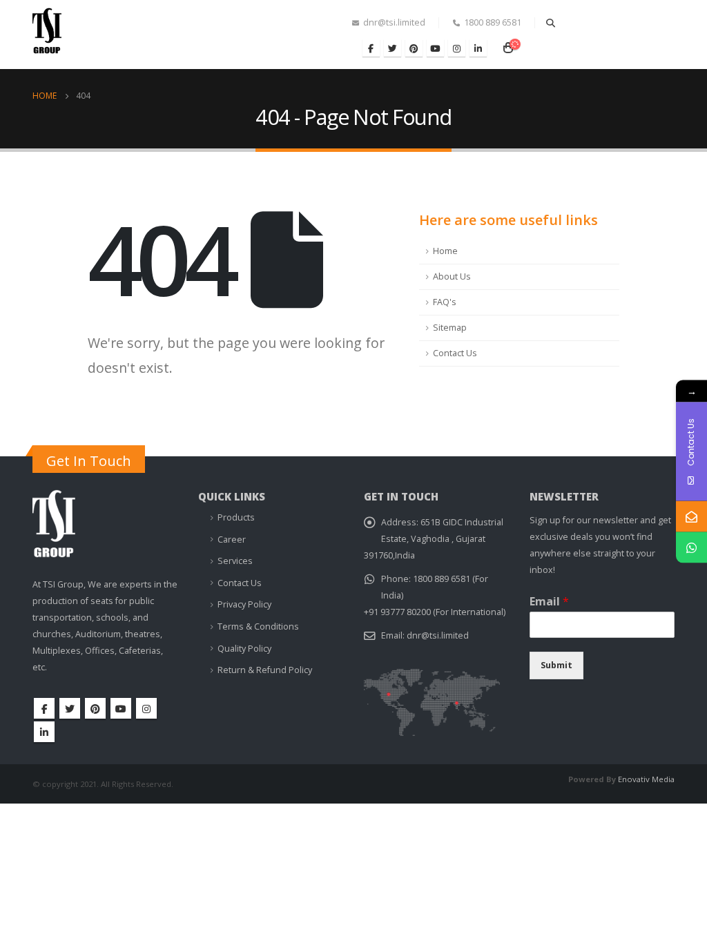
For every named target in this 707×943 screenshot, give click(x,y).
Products (236, 517)
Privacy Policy (244, 604)
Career (231, 539)
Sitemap (450, 327)
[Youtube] (435, 48)
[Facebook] (371, 48)
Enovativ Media (646, 779)
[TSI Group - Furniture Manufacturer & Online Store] (60, 36)
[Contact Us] (691, 516)
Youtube (120, 708)
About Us (452, 276)
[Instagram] (456, 48)
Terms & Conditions (258, 626)
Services (235, 561)
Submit (556, 665)
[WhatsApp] (691, 547)
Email (549, 601)
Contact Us (455, 353)
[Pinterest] (414, 48)
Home (445, 251)
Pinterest (95, 708)
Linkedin (44, 731)
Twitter (69, 708)
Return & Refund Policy (264, 670)
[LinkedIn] (478, 48)
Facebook (44, 708)
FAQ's (444, 302)
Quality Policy (244, 648)
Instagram (146, 708)
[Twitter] (392, 48)
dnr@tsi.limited (438, 635)
